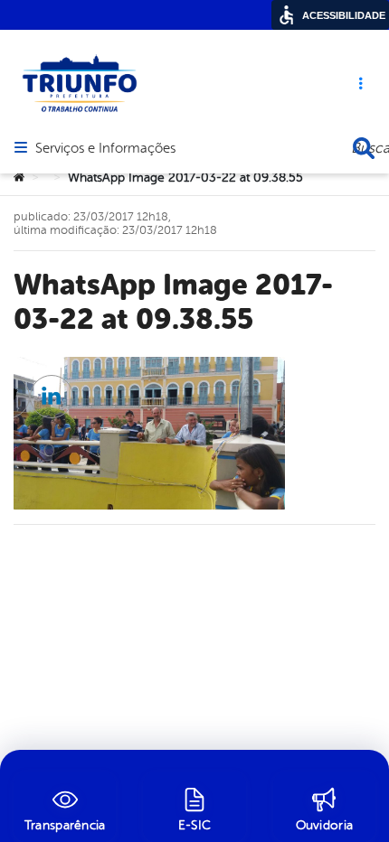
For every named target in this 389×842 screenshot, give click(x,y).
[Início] (19, 178)
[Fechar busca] (364, 148)
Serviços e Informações (105, 149)
